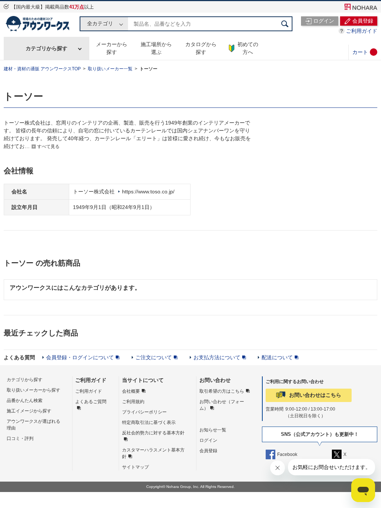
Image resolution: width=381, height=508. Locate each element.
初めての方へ (247, 48)
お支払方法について (216, 357)
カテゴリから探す (46, 48)
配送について (277, 357)
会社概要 (131, 391)
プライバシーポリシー (144, 412)
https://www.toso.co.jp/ (148, 191)
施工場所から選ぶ (156, 48)
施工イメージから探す (29, 411)
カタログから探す (201, 48)
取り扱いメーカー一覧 (110, 68)
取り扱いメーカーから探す (33, 390)
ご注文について (153, 357)
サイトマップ (135, 467)
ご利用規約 (133, 401)
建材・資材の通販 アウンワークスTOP (42, 68)
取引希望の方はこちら (221, 391)
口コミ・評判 (20, 438)
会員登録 (208, 450)
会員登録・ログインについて (80, 357)
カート (360, 52)
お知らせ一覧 (212, 430)
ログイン (208, 440)
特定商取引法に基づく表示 (149, 422)
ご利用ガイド (361, 30)
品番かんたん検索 (24, 400)
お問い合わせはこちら (315, 395)
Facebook (287, 454)
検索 (285, 23)
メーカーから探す (111, 48)
